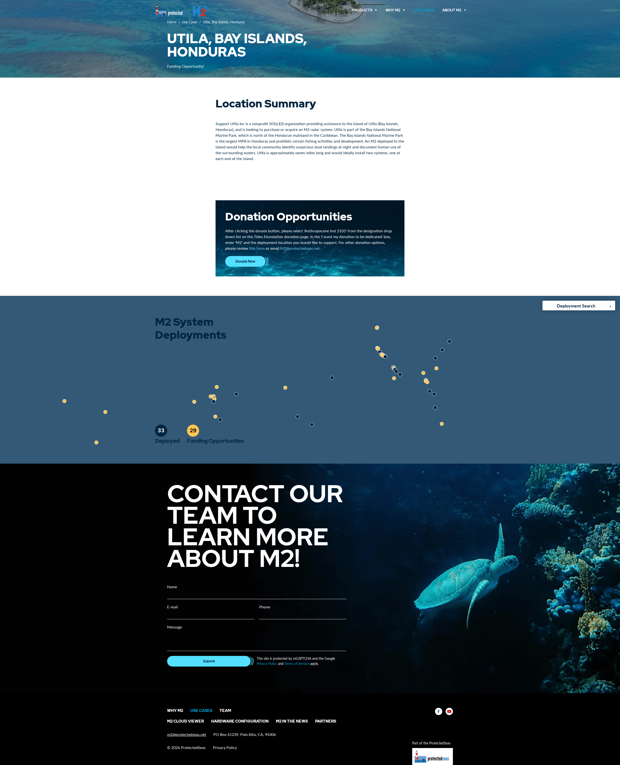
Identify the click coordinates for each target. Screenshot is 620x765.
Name (172, 586)
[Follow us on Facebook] (438, 711)
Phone (264, 606)
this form (257, 248)
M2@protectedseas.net (300, 248)
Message (174, 627)
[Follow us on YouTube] (449, 711)
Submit (209, 661)
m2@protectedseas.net (186, 734)
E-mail (172, 606)
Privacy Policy (267, 663)
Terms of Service (297, 663)
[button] (311, 424)
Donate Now (245, 261)
